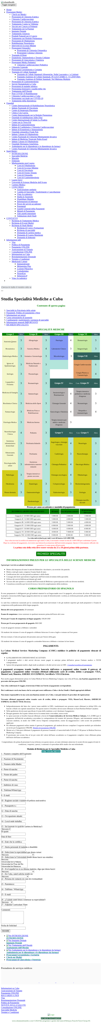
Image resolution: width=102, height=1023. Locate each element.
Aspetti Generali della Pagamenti (30, 209)
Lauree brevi (17, 180)
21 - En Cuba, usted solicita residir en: (17, 874)
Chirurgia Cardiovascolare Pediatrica (32, 65)
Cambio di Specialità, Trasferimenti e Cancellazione (38, 192)
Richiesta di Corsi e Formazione (30, 228)
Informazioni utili (13, 240)
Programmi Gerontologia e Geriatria (27, 69)
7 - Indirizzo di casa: (9, 785)
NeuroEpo (21, 273)
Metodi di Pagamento (26, 211)
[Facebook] (3, 292)
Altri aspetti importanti (26, 213)
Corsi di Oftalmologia (26, 165)
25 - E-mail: (6, 894)
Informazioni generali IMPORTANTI (22, 322)
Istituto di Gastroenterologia (23, 125)
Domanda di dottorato (26, 237)
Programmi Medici (14, 12)
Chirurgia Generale (20, 67)
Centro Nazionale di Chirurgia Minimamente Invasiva (34, 137)
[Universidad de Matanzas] (14, 866)
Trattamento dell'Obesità (22, 91)
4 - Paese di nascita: (9, 769)
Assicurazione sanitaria (26, 189)
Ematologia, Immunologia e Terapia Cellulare (31, 57)
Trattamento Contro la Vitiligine (25, 24)
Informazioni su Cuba (21, 254)
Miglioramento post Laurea (23, 163)
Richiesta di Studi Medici (22, 225)
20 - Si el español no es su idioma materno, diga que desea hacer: (28, 869)
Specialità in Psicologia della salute (21, 310)
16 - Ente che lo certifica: (11, 842)
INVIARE (5, 931)
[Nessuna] (14, 860)
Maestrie (15, 158)
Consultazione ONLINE (22, 252)
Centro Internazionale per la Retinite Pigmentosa (32, 115)
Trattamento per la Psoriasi (23, 29)
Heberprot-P (22, 276)
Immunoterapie (23, 264)
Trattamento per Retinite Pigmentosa (27, 38)
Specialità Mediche (20, 156)
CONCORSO (18, 187)
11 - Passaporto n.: (8, 806)
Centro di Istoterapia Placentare (25, 110)
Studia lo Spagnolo (25, 197)
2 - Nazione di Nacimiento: (12, 759)
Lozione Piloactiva (25, 269)
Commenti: (5, 910)
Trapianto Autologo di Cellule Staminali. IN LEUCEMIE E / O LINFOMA (48, 77)
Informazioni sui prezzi (16, 315)
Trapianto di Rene (19, 55)
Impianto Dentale (19, 31)
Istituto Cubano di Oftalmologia (25, 134)
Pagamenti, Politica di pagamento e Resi (23, 313)
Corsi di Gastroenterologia (28, 177)
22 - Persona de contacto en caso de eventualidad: (22, 879)
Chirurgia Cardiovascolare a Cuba (26, 96)
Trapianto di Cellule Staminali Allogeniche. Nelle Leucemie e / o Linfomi (47, 74)
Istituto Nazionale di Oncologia (25, 108)
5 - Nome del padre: (9, 774)
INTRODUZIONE (20, 153)
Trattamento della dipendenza (24, 101)
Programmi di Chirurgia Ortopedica (32, 50)
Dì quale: (5, 831)
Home (9, 10)
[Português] (11, 285)
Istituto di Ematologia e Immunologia (27, 129)
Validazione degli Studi (26, 216)
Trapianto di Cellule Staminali (24, 72)
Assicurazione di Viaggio (22, 249)
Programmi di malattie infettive (24, 86)
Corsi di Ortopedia (25, 175)
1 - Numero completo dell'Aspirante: (16, 754)
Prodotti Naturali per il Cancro (24, 36)
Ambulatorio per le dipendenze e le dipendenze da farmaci (36, 146)
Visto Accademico (24, 194)
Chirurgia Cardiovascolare (23, 19)
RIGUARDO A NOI (10, 995)
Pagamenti (21, 206)
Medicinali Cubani (19, 261)
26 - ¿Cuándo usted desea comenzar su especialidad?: (23, 900)
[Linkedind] (6, 292)
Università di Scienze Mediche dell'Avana (29, 182)
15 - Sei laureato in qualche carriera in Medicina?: (22, 826)
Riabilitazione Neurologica (23, 43)
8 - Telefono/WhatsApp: (11, 790)
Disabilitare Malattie (25, 199)
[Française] (7, 285)
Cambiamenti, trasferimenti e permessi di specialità (27, 320)
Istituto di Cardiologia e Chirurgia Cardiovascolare (33, 127)
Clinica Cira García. (20, 113)
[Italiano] (19, 285)
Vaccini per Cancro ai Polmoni (24, 26)
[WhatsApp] (9, 292)
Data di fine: (6, 837)
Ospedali (10, 103)
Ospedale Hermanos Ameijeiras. (25, 144)
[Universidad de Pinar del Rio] (14, 864)
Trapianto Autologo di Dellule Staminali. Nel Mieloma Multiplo (43, 79)
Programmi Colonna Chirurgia (29, 53)
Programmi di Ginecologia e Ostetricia (28, 60)
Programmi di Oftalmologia (23, 41)
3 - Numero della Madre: (11, 764)
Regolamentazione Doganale (24, 257)
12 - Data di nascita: (9, 811)
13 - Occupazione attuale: (11, 816)
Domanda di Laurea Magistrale (30, 235)
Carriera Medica (18, 185)
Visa (13, 242)
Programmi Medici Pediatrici (24, 62)
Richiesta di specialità (26, 230)
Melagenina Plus (24, 266)
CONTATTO (12, 218)
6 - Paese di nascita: (9, 780)
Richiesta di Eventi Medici (23, 223)
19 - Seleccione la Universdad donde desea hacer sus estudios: (27, 857)
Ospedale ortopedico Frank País (25, 132)
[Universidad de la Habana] (14, 862)
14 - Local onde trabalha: (11, 821)
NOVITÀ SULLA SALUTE (13, 1005)
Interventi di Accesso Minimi (24, 46)
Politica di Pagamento (21, 245)
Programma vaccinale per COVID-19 (27, 98)
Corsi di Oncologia (25, 170)
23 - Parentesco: (7, 884)
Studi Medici (11, 151)
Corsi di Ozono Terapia (27, 173)
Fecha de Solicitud (9, 925)
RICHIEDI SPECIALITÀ (17, 325)
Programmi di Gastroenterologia (25, 81)
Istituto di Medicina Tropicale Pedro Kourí (29, 139)
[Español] (15, 285)
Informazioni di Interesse (27, 201)
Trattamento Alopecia (21, 34)
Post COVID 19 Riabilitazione (24, 93)
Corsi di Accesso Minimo (27, 168)
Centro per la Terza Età (21, 122)
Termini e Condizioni (20, 259)
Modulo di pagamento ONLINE (44, 728)
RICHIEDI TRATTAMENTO (51, 1018)
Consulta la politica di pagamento (79, 665)
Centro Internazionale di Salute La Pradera (29, 120)
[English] (3, 285)
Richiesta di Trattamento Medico (25, 221)
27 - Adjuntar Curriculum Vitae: (14, 904)
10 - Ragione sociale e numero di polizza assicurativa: (23, 800)
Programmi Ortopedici (21, 48)
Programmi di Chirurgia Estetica (25, 17)
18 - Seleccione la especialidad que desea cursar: (21, 852)
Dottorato (16, 161)
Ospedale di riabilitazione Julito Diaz (27, 117)
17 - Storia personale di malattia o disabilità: (19, 847)
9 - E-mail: (5, 795)
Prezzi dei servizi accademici (29, 204)
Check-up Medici (19, 14)
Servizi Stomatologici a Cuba (24, 84)
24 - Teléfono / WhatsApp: (12, 889)
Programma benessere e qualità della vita (29, 89)
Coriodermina (23, 271)
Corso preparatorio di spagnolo (19, 317)
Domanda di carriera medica (29, 233)
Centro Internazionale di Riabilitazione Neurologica (33, 105)
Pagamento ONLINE (21, 247)
